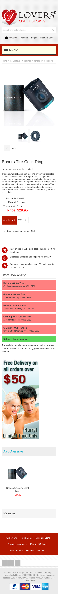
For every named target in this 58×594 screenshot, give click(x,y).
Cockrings (26, 61)
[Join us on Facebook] (5, 563)
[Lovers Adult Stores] (29, 11)
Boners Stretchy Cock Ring (17, 489)
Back (10, 148)
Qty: (20, 220)
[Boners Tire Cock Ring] (23, 136)
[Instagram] (11, 563)
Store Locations (42, 538)
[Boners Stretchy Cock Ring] (18, 473)
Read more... (16, 252)
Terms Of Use (16, 550)
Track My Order (12, 538)
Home (4, 61)
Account (24, 38)
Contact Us (27, 538)
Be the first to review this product (17, 169)
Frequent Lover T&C (35, 550)
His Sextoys (15, 61)
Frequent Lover (47, 38)
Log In (34, 38)
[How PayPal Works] (28, 585)
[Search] (53, 30)
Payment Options (38, 544)
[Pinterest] (17, 563)
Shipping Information (17, 544)
